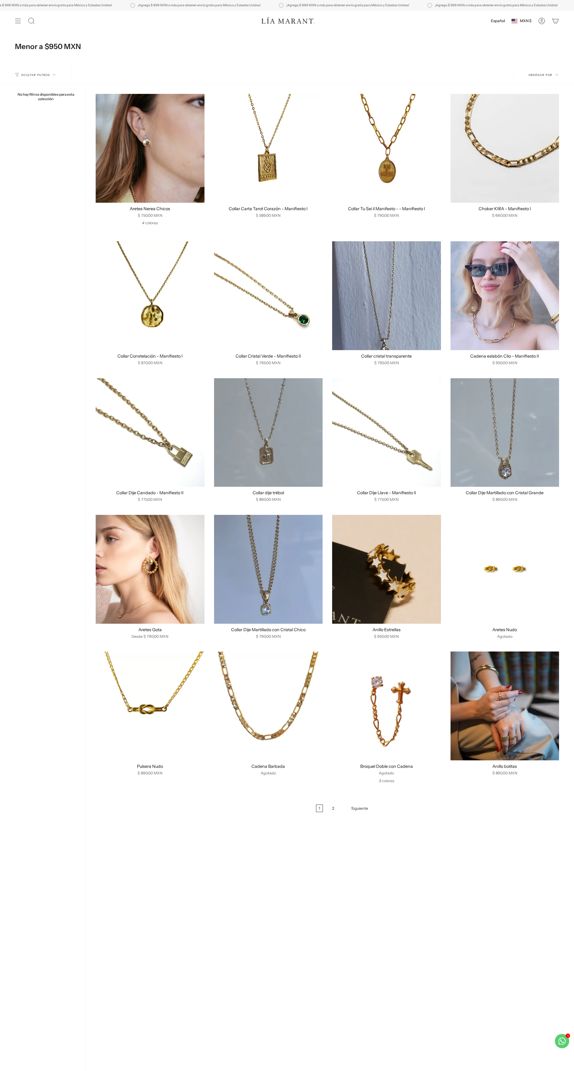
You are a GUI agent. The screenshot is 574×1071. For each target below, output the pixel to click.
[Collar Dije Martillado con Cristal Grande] (505, 432)
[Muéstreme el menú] (18, 21)
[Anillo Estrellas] (386, 569)
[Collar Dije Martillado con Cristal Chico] (268, 569)
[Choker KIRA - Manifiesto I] (505, 148)
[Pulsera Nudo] (150, 706)
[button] (31, 21)
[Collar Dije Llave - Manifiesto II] (386, 432)
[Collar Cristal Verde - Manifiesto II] (268, 295)
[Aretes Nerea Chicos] (150, 148)
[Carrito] (555, 21)
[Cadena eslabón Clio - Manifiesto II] (505, 295)
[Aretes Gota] (150, 569)
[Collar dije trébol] (268, 432)
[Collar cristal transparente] (386, 295)
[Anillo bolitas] (505, 706)
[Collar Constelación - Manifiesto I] (150, 295)
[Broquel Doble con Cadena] (386, 706)
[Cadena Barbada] (268, 706)
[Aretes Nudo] (505, 569)
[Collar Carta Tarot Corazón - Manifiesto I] (268, 148)
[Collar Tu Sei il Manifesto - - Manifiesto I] (386, 148)
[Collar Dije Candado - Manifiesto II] (150, 432)
